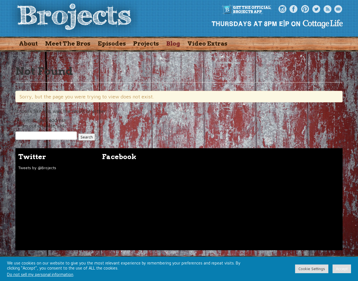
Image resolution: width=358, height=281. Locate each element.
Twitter (316, 9)
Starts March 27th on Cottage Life (277, 23)
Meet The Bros (67, 43)
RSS (327, 9)
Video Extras (207, 43)
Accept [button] (342, 268)
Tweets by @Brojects (37, 167)
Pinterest (305, 9)
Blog (173, 43)
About (28, 43)
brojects (74, 18)
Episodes (112, 43)
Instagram (282, 9)
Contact (338, 9)
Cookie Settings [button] (311, 268)
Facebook (293, 9)
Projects (146, 43)
